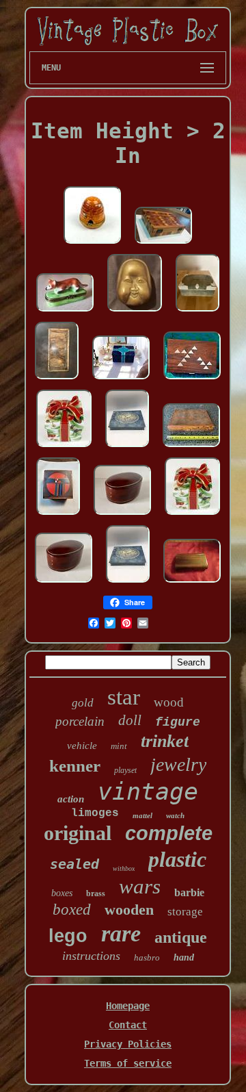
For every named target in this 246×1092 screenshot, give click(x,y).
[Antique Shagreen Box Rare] (197, 312)
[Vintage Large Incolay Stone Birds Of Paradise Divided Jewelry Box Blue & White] (127, 447)
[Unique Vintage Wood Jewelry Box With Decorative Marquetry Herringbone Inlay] (163, 244)
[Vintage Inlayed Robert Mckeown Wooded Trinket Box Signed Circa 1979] (58, 515)
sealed (74, 864)
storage (185, 911)
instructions (91, 956)
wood (169, 702)
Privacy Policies (128, 1044)
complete (169, 833)
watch (175, 815)
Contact (128, 1024)
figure (177, 722)
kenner (74, 766)
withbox (124, 868)
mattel (142, 815)
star (123, 697)
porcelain (80, 721)
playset (125, 770)
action (70, 798)
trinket (165, 741)
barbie (189, 892)
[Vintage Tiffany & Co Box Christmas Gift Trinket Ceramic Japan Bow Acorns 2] (192, 515)
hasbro (147, 957)
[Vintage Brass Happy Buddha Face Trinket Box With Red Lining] (134, 312)
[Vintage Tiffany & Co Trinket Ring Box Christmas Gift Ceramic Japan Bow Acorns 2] (64, 447)
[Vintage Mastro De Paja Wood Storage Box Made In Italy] (191, 447)
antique (180, 937)
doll (129, 720)
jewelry (178, 764)
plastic (177, 859)
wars (140, 886)
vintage (148, 791)
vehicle (82, 745)
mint (119, 746)
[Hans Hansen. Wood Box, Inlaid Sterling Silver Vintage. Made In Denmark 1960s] (192, 379)
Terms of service (128, 1063)
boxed (72, 909)
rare (121, 933)
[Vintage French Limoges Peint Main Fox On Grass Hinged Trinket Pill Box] (65, 312)
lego (68, 936)
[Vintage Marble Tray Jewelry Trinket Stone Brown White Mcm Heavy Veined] (57, 379)
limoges (95, 813)
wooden (129, 909)
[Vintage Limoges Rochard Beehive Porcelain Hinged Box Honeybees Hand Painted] (92, 244)
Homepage (128, 1005)
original (77, 833)
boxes (61, 893)
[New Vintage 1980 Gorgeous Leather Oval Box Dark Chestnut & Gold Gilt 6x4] (122, 515)
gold (83, 702)
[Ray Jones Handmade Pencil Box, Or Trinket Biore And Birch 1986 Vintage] (192, 583)
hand (184, 957)
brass (95, 893)
